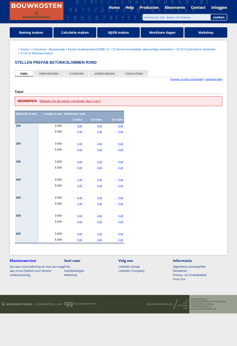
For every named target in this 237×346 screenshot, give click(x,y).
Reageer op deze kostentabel (186, 79)
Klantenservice (23, 260)
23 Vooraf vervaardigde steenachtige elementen (142, 49)
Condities (77, 73)
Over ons (179, 279)
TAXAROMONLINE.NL (201, 306)
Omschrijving (49, 73)
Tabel (24, 73)
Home (114, 7)
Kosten (24, 49)
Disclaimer (180, 271)
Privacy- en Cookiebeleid (189, 275)
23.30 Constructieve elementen (196, 49)
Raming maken (31, 32)
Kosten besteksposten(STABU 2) (88, 49)
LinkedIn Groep (129, 266)
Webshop (205, 32)
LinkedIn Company (131, 271)
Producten (149, 7)
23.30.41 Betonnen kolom (36, 53)
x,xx (79, 125)
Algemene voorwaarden (189, 266)
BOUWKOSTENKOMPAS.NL (204, 309)
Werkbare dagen (162, 32)
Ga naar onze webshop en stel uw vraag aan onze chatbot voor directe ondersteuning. (37, 270)
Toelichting (134, 73)
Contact (198, 7)
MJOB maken (118, 32)
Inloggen (219, 7)
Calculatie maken (75, 32)
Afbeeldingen (104, 73)
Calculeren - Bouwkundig (49, 49)
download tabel (214, 79)
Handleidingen (74, 271)
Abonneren (175, 7)
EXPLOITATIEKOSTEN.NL (202, 304)
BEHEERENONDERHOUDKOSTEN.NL (209, 301)
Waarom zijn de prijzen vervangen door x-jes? (70, 101)
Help (129, 7)
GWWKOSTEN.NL (199, 299)
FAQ (67, 266)
